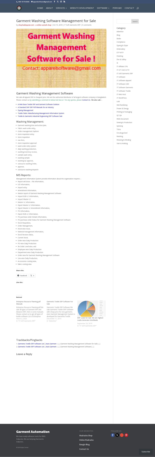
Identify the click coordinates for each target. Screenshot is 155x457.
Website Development (82, 8)
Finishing (120, 56)
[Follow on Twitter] (117, 435)
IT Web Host (121, 94)
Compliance (121, 42)
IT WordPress (122, 98)
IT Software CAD (123, 84)
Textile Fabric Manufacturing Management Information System (41, 113)
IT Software (121, 77)
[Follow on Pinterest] (126, 435)
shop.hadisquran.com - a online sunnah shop (34, 25)
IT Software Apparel (124, 80)
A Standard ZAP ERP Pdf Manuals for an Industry (36, 107)
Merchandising (122, 105)
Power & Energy (123, 108)
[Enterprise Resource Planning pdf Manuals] (31, 311)
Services (60, 8)
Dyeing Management (25, 110)
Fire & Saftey (121, 59)
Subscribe (146, 451)
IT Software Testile (124, 91)
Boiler (119, 38)
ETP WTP (120, 52)
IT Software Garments (125, 87)
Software (102, 8)
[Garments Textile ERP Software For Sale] (62, 311)
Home (40, 8)
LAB (118, 101)
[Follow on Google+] (122, 435)
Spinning (120, 126)
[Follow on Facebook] (112, 435)
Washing (120, 136)
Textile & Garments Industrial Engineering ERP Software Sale (40, 116)
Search (135, 21)
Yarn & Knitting (122, 143)
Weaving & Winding (124, 140)
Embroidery (121, 49)
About (49, 8)
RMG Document (123, 119)
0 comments (86, 25)
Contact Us (86, 100)
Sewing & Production (124, 122)
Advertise (120, 31)
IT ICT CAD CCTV (123, 70)
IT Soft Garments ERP (72, 25)
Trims (119, 129)
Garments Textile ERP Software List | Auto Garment (37, 344)
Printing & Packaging (124, 112)
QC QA (119, 115)
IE (117, 63)
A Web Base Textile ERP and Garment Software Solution (38, 104)
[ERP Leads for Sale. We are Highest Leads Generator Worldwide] (91, 309)
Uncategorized (122, 133)
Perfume (117, 8)
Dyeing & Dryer (122, 45)
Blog (118, 35)
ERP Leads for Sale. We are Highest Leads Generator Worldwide (90, 319)
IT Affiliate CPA (122, 66)
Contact (129, 8)
